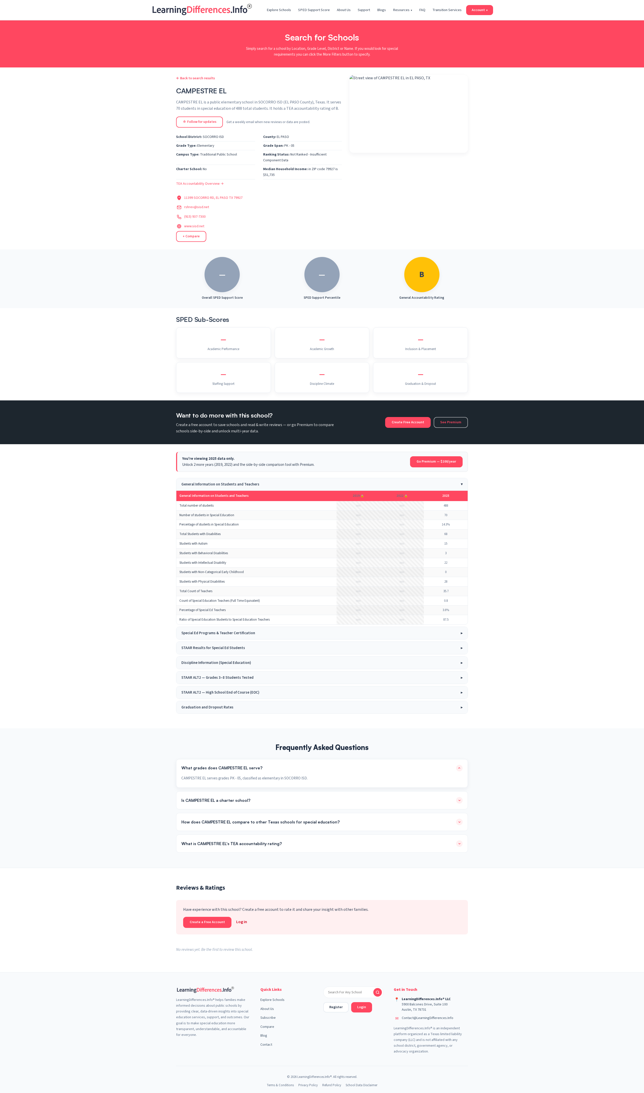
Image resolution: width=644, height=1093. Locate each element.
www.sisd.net (194, 226)
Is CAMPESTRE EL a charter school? (215, 800)
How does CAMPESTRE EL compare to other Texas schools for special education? (260, 821)
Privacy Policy (308, 1085)
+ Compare (191, 236)
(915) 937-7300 (195, 216)
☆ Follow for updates (199, 121)
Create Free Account (408, 422)
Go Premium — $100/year (436, 461)
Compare (267, 1026)
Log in (241, 922)
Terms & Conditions (280, 1085)
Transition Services (447, 10)
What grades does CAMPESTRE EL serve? (221, 767)
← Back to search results (195, 78)
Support (364, 10)
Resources (402, 10)
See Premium (450, 422)
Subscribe (268, 1017)
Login (361, 1007)
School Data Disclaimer (361, 1085)
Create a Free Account (207, 922)
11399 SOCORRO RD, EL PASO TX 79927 (213, 197)
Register (336, 1007)
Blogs (381, 10)
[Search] (377, 992)
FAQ (422, 10)
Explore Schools (279, 10)
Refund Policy (331, 1085)
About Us (344, 10)
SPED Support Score (314, 10)
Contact (266, 1044)
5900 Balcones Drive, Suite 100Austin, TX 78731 (425, 1007)
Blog (263, 1035)
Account (480, 10)
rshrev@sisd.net (196, 207)
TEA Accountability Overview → (200, 183)
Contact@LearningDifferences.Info (427, 1018)
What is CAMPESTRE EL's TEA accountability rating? (231, 843)
